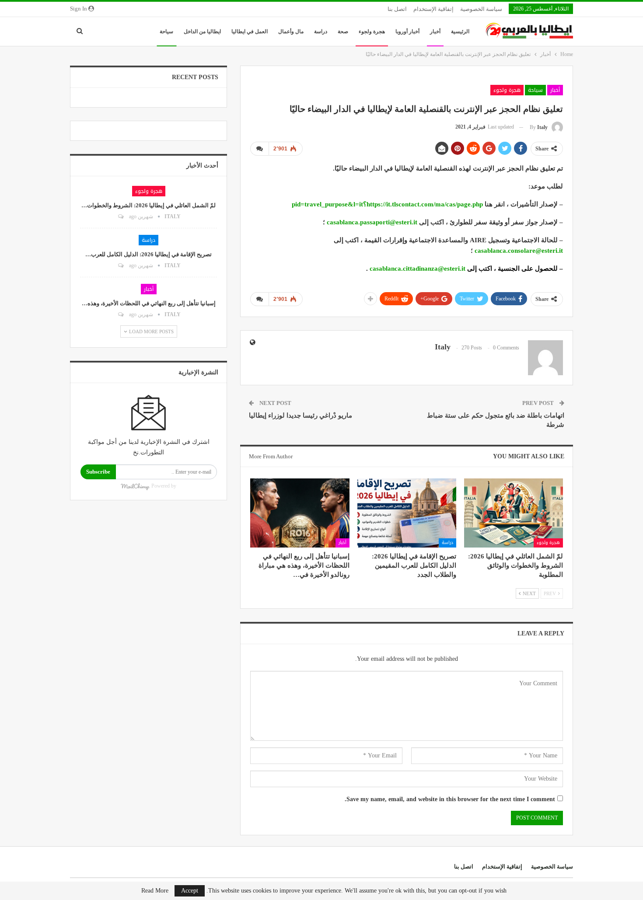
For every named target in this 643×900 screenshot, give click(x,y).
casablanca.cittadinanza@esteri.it (416, 268)
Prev (550, 593)
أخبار (435, 31)
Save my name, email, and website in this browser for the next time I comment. (450, 799)
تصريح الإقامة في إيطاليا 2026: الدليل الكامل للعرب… (148, 254)
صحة (343, 31)
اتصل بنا (397, 9)
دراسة (320, 31)
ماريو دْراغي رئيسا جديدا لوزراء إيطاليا (300, 415)
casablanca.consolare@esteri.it (518, 250)
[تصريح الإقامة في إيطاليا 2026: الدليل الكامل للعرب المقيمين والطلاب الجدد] (406, 513)
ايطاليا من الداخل (202, 31)
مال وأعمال (291, 31)
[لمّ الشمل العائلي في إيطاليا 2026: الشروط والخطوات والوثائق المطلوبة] (513, 513)
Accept (189, 890)
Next (528, 593)
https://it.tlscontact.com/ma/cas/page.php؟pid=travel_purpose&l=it (386, 204)
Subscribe (98, 471)
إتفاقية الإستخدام (433, 9)
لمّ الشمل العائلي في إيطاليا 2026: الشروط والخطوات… (148, 205)
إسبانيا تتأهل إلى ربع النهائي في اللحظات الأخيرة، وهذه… (149, 303)
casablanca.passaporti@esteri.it (371, 222)
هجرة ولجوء (372, 31)
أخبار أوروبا (407, 31)
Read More (154, 891)
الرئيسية (460, 31)
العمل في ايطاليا (249, 31)
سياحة (166, 31)
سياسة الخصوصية (481, 9)
